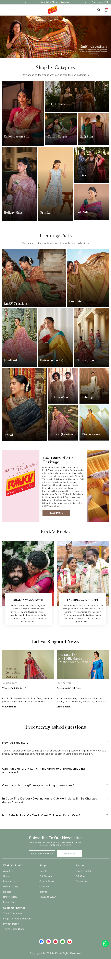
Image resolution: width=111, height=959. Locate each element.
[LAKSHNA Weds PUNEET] (83, 577)
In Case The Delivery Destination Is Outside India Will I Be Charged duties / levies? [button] (49, 800)
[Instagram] (48, 941)
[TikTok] (62, 941)
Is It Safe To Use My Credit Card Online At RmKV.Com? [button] (41, 815)
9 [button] (67, 54)
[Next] (85, 2)
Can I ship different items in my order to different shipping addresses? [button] (43, 770)
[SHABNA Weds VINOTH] (28, 577)
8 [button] (64, 54)
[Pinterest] (55, 941)
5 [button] (56, 54)
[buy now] (63, 423)
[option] (56, 2)
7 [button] (61, 54)
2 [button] (47, 54)
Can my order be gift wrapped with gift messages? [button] (38, 785)
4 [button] (53, 54)
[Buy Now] (24, 404)
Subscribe (69, 853)
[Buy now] (23, 113)
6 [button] (58, 54)
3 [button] (50, 54)
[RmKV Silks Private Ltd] (98, 486)
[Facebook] (41, 941)
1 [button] (44, 54)
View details (9, 706)
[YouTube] (69, 941)
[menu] (4, 10)
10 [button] (72, 634)
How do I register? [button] (15, 742)
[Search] (99, 10)
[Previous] (26, 2)
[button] (55, 741)
